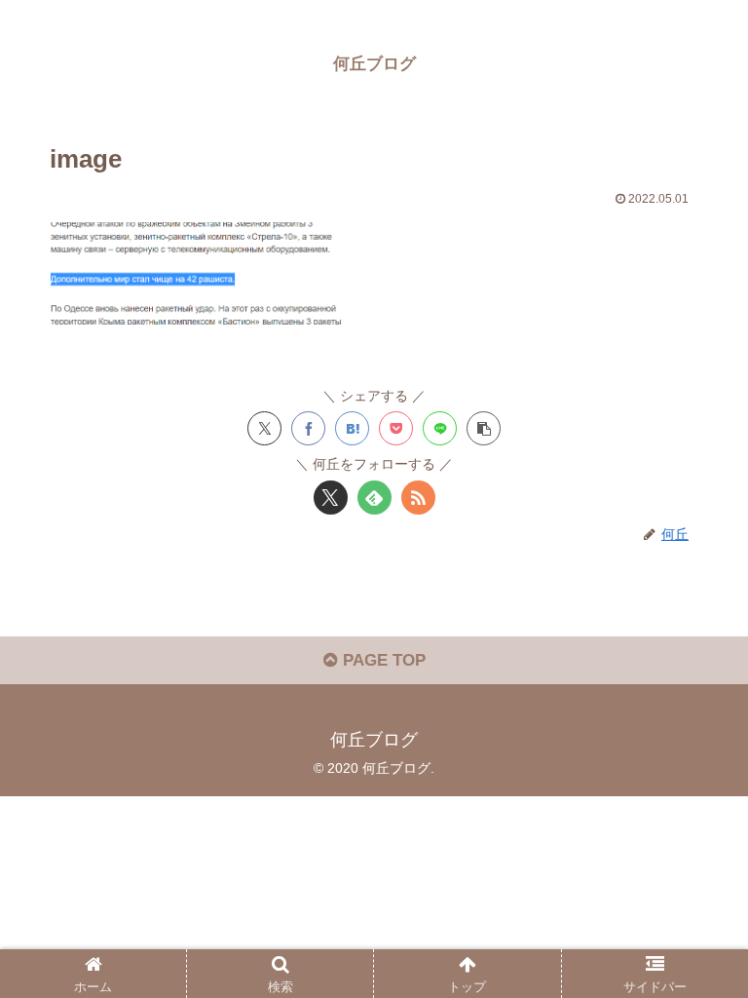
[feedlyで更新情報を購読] (374, 497)
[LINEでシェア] (440, 428)
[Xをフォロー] (331, 497)
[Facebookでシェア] (308, 428)
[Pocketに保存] (396, 428)
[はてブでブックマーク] (352, 428)
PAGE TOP (382, 660)
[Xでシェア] (264, 428)
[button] (484, 428)
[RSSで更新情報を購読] (418, 497)
